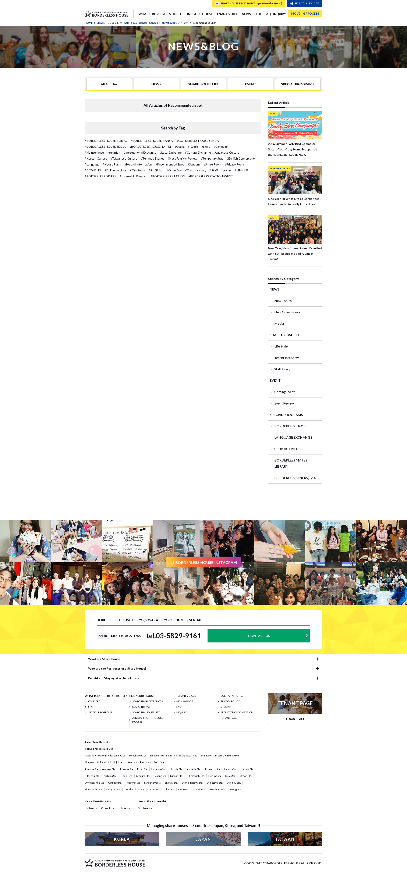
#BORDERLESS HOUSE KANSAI (152, 140)
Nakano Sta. (160, 775)
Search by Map (141, 706)
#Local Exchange (171, 152)
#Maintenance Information (102, 152)
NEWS (156, 84)
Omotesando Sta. (95, 782)
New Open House (287, 312)
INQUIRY (279, 14)
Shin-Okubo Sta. (94, 789)
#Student (193, 164)
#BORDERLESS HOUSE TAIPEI (150, 146)
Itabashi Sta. (230, 769)
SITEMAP (225, 706)
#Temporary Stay (212, 158)
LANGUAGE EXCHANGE (293, 437)
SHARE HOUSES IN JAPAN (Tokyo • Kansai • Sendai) (127, 22)
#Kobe (205, 146)
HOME (89, 22)
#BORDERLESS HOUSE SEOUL (105, 146)
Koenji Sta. (127, 775)
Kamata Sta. (247, 769)
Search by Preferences (147, 701)
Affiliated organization (236, 712)
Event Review (284, 403)
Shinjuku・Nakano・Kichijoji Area (104, 762)
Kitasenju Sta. (92, 775)
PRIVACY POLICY (230, 701)
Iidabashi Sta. (194, 769)
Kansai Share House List (99, 801)
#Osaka (179, 146)
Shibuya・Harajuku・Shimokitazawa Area (173, 755)
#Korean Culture (96, 158)
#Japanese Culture (226, 152)
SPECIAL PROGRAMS (297, 84)
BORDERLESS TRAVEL (291, 426)
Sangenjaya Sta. (152, 782)
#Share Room (212, 164)
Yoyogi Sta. (236, 789)
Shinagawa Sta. (215, 782)
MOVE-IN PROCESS (305, 13)
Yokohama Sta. (218, 789)
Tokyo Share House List (99, 748)
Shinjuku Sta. (234, 782)
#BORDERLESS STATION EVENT (210, 176)
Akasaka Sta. (92, 769)
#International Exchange (140, 152)
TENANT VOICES (227, 14)
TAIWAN (285, 839)
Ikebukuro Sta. (212, 769)
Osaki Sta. (230, 775)
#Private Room (234, 164)
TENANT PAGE (228, 717)
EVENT (250, 84)
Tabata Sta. (154, 789)
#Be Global (156, 170)
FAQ (268, 14)
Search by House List (146, 712)
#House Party (112, 164)
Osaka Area (107, 808)
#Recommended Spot (169, 164)
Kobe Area (124, 808)
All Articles (109, 84)
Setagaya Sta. (113, 789)
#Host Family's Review (182, 158)
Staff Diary (282, 369)
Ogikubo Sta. (115, 782)
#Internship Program (133, 176)
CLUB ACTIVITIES (288, 449)
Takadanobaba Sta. (134, 789)
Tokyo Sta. (169, 789)
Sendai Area (145, 808)
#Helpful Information (138, 164)
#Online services (115, 170)
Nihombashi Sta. (196, 775)
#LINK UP (241, 170)
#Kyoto (193, 146)
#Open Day (174, 170)
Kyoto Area (91, 808)
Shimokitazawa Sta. (192, 782)
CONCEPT (94, 701)
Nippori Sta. (176, 775)
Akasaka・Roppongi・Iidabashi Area (105, 755)
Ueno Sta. (183, 789)
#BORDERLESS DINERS (100, 176)
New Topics (283, 301)
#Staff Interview (220, 170)
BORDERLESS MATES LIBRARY (290, 463)
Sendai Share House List (152, 801)
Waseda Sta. (199, 789)
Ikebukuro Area (137, 755)
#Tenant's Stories (152, 158)
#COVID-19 (93, 170)
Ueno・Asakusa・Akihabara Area (146, 762)
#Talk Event (137, 170)
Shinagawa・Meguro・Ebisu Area (220, 755)
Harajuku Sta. (158, 769)
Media (279, 323)
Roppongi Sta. (133, 782)
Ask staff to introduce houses (147, 719)
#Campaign (221, 146)
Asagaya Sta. (109, 769)
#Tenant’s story (195, 170)
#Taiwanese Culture (123, 158)
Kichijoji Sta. (110, 775)
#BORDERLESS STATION (168, 176)
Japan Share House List (98, 742)
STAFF (91, 706)
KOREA (122, 839)
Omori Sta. (246, 775)
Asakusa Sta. (127, 769)
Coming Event (284, 392)
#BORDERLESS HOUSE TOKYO (106, 140)
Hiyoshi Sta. (176, 769)
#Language (92, 164)
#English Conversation (241, 158)
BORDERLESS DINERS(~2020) (296, 478)
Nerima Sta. (215, 775)
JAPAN (203, 839)
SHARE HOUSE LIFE (203, 84)
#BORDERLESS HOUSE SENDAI (198, 140)
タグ (185, 22)
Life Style (281, 346)
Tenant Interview (286, 358)
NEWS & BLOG (252, 14)
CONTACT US (259, 636)
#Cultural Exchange (198, 152)
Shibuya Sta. (171, 782)
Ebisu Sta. (142, 769)
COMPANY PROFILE (231, 695)
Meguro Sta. (143, 775)
